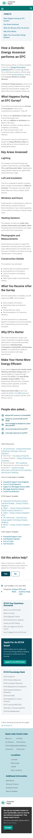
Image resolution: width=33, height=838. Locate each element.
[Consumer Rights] (8, 3)
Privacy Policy (11, 823)
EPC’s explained (21, 463)
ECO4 (11, 393)
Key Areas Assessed (11, 24)
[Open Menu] (2, 9)
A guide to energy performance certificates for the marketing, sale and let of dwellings (16, 470)
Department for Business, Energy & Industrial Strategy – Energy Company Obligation (14, 503)
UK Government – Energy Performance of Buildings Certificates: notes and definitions (16, 451)
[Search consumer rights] (31, 8)
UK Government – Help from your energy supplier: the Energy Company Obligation (14, 520)
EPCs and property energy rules (24, 591)
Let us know (5, 725)
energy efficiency (18, 74)
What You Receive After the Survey (16, 28)
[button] (16, 415)
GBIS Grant (22, 393)
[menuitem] (16, 610)
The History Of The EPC (20, 456)
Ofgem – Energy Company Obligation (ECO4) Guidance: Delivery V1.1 (15, 509)
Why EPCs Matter (10, 31)
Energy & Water (15, 590)
